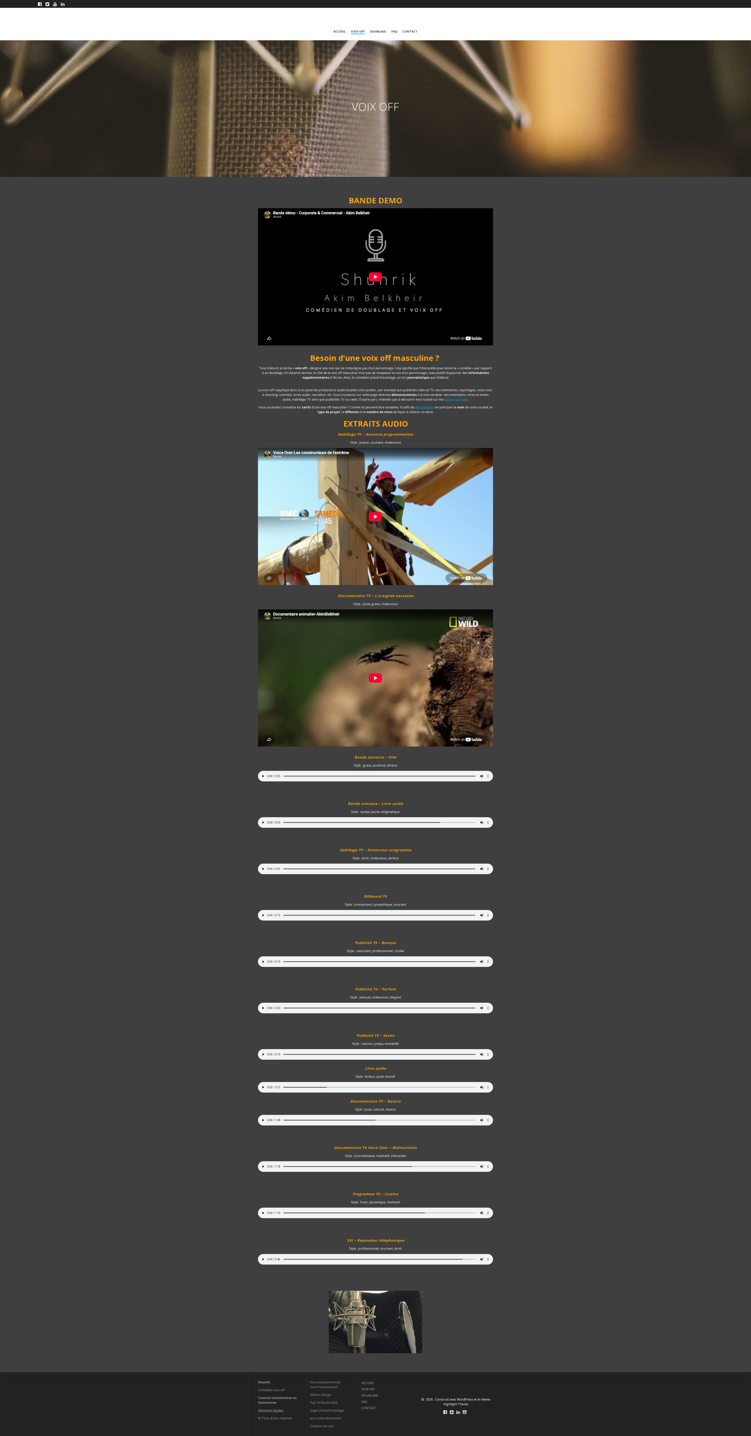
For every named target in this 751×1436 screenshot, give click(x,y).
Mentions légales (270, 1410)
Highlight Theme (455, 1404)
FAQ (394, 31)
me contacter (424, 407)
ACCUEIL (339, 31)
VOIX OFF (358, 31)
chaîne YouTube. (456, 399)
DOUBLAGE (378, 31)
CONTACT (410, 31)
